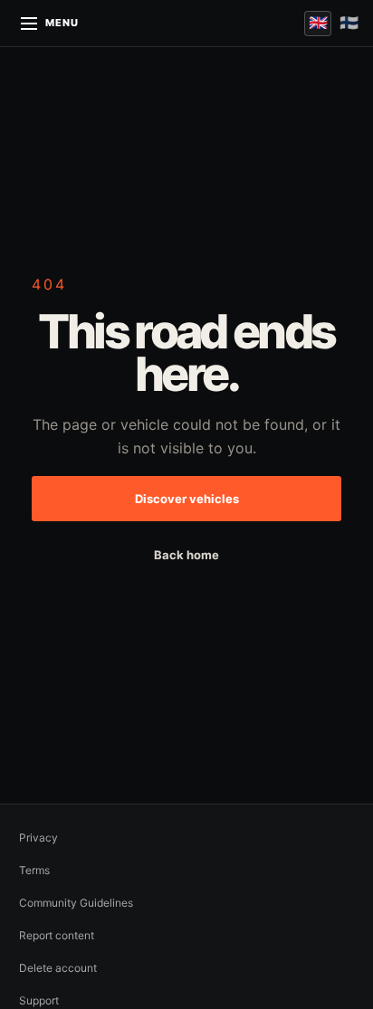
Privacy (38, 837)
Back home (186, 554)
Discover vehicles (187, 498)
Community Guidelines (76, 902)
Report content (56, 935)
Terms (34, 870)
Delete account (58, 968)
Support (39, 1000)
